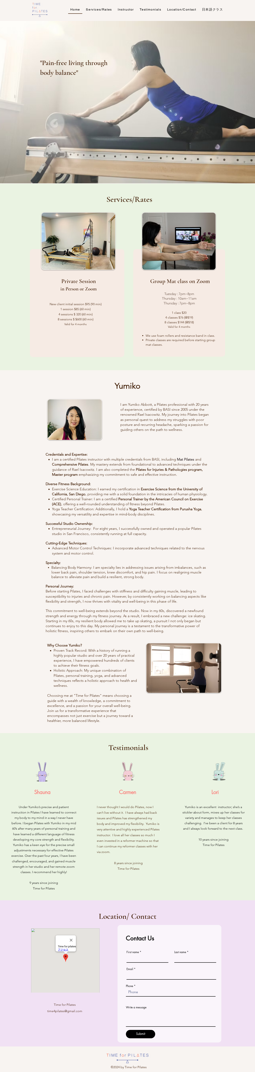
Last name (180, 952)
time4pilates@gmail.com (64, 1011)
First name (133, 952)
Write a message (136, 1007)
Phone (129, 986)
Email (130, 969)
